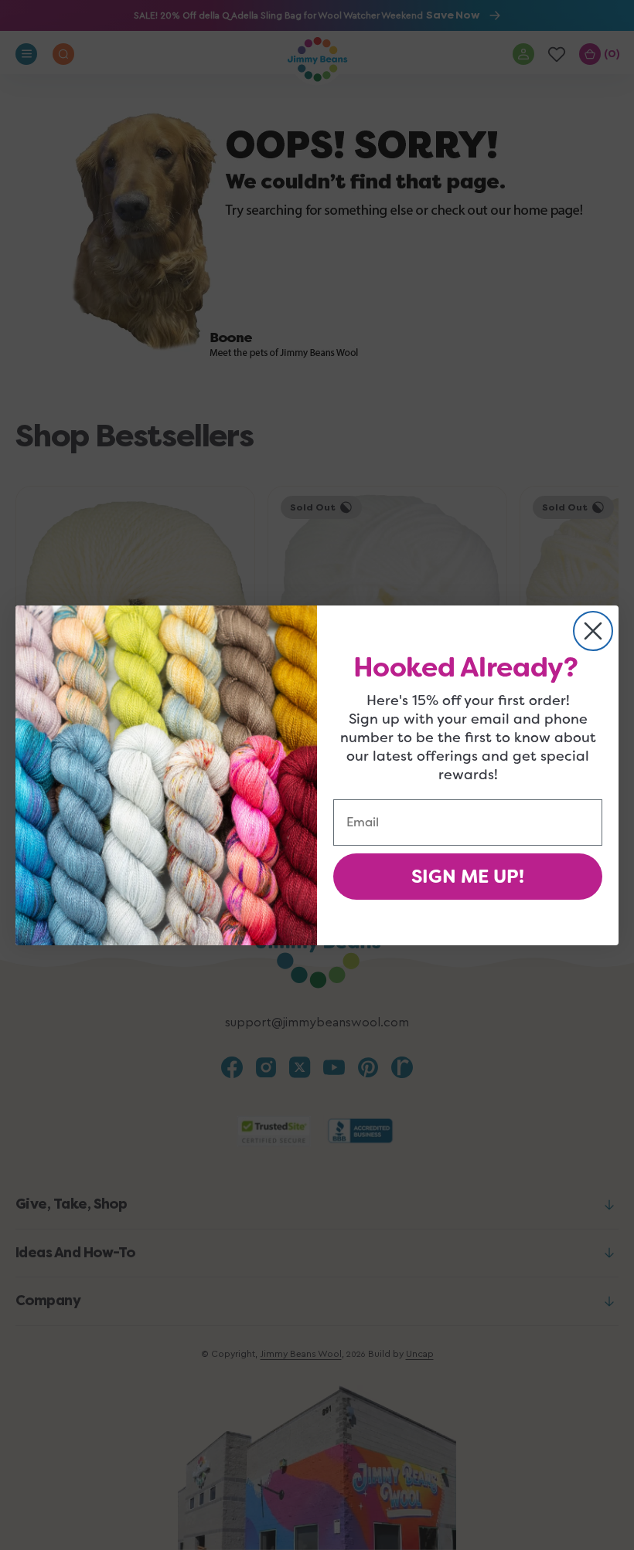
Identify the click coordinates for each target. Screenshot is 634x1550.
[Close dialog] (593, 631)
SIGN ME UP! (467, 876)
